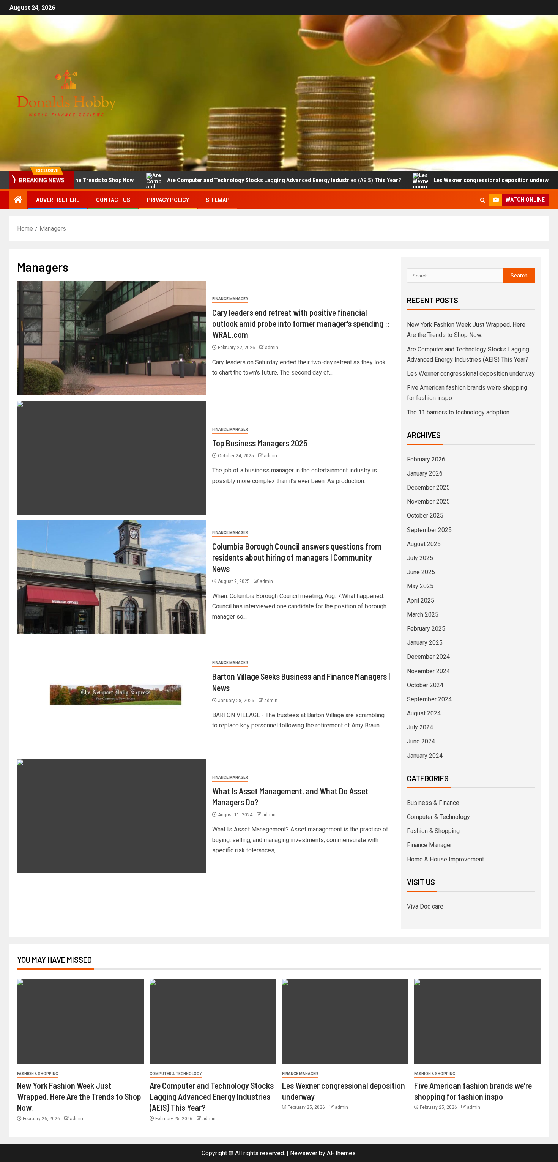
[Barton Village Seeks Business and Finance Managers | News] (111, 697)
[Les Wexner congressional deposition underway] (345, 1021)
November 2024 (428, 671)
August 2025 (424, 544)
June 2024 (421, 741)
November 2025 (428, 501)
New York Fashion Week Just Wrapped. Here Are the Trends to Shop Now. (79, 1096)
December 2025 (428, 487)
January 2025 (425, 642)
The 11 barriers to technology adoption (458, 412)
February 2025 (426, 628)
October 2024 (425, 685)
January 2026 (425, 473)
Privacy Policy (168, 200)
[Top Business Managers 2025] (111, 458)
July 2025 (420, 558)
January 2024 (425, 755)
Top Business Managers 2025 (259, 443)
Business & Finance (433, 802)
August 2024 (424, 713)
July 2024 (420, 727)
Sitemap (218, 200)
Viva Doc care (425, 906)
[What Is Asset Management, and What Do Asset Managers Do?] (111, 816)
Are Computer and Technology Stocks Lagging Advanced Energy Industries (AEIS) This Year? (244, 180)
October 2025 (425, 515)
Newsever (303, 1153)
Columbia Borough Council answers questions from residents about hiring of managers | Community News (296, 557)
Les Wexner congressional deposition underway (453, 180)
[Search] (482, 200)
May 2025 (420, 586)
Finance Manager (230, 299)
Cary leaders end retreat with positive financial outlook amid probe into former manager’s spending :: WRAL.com (300, 323)
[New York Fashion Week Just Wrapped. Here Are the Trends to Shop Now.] (80, 1021)
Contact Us (113, 200)
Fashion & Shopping (433, 830)
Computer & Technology (438, 816)
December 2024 (428, 656)
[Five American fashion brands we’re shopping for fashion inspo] (477, 1021)
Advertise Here (57, 200)
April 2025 (420, 600)
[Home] (18, 200)
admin (271, 347)
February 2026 (426, 459)
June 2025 (421, 572)
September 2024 (429, 699)
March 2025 (422, 614)
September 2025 (429, 530)
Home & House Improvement (445, 859)
